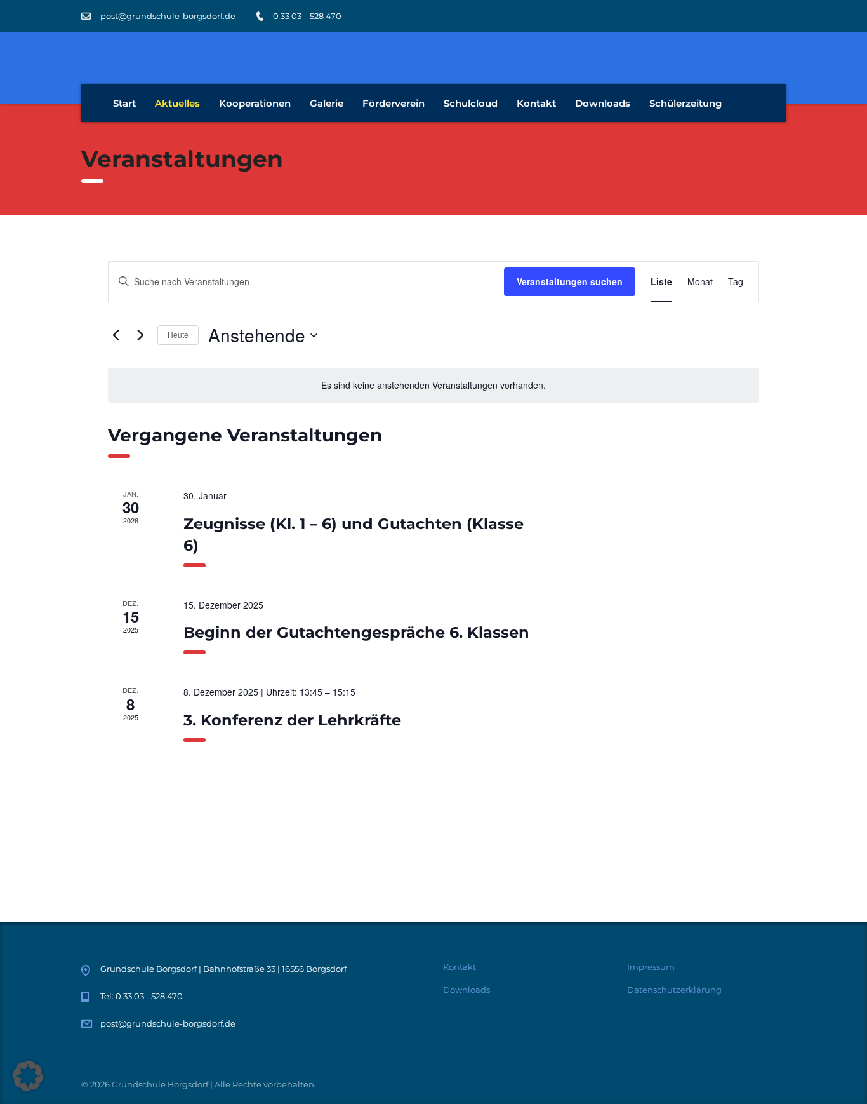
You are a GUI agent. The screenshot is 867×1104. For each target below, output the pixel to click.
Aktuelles (177, 103)
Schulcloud (471, 103)
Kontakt (536, 103)
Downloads (602, 103)
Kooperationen (255, 103)
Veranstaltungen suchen (570, 281)
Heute (178, 334)
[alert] (433, 385)
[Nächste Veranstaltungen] (140, 335)
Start (124, 103)
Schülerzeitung (685, 103)
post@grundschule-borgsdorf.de (167, 1023)
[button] (28, 1076)
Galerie (326, 103)
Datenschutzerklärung (674, 990)
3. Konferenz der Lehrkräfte (292, 720)
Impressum (651, 967)
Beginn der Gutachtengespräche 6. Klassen (356, 632)
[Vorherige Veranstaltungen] (115, 335)
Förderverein (393, 103)
